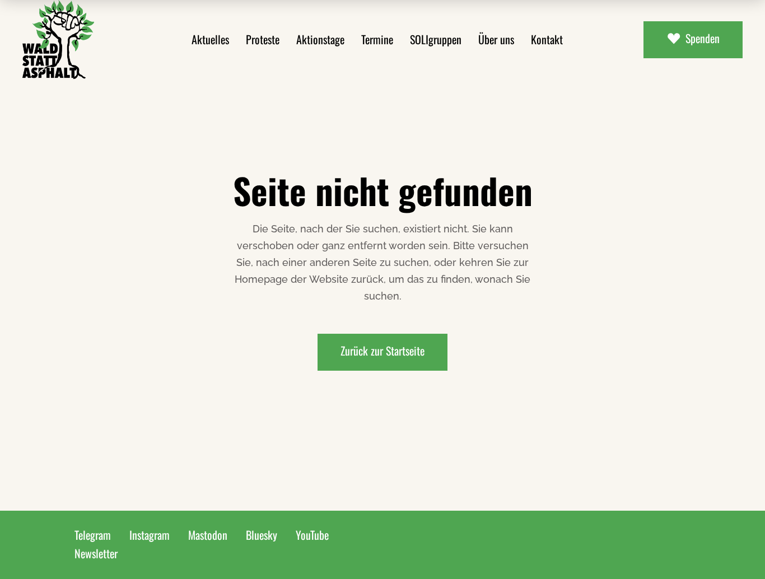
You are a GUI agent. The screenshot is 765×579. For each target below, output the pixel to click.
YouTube (312, 534)
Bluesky (261, 534)
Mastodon (207, 534)
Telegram (92, 534)
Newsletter (96, 553)
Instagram (149, 534)
